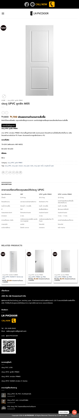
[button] (2, 13)
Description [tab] (6, 184)
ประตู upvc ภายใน (28, 166)
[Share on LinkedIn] (20, 172)
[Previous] (1, 267)
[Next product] (3, 112)
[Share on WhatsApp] (3, 172)
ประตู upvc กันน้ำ (38, 166)
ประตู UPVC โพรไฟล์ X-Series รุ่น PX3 (12, 277)
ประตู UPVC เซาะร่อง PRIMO (11, 376)
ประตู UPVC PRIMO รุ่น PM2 (37, 277)
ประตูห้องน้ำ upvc (49, 166)
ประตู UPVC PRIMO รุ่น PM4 (63, 277)
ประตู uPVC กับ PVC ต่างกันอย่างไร (19, 394)
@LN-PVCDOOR (12, 336)
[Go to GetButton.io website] (74, 416)
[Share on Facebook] (6, 172)
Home (3, 100)
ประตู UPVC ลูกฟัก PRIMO (15, 100)
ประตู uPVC (8, 166)
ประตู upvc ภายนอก (17, 166)
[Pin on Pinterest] (17, 172)
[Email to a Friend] (13, 172)
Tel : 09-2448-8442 (8, 328)
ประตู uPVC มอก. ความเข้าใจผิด (17, 400)
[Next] (77, 267)
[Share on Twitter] (10, 172)
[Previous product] (6, 112)
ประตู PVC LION (6, 367)
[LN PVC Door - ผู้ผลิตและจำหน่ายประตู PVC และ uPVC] (39, 13)
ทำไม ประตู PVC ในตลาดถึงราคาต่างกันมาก (21, 407)
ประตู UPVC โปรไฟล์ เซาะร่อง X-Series (14, 381)
